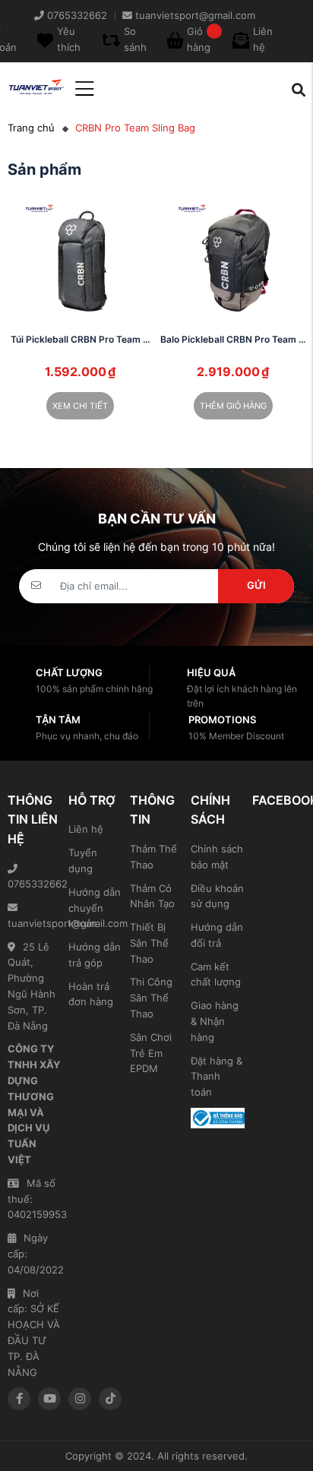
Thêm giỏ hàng (233, 405)
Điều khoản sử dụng (217, 896)
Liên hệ (85, 829)
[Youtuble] (49, 1398)
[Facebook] (19, 1398)
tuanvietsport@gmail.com (34, 923)
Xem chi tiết (80, 405)
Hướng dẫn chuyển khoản (94, 908)
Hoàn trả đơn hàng (90, 994)
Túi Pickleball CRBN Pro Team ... (80, 339)
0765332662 (34, 884)
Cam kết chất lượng (216, 974)
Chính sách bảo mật (217, 857)
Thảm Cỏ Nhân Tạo (152, 896)
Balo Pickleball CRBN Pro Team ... (232, 339)
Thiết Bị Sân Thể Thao (149, 943)
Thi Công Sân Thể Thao (151, 998)
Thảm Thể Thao (153, 857)
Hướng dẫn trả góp (94, 955)
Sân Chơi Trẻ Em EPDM (151, 1053)
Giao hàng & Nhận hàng (215, 1021)
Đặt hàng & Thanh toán (216, 1077)
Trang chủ (31, 128)
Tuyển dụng (82, 860)
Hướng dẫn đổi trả (217, 935)
